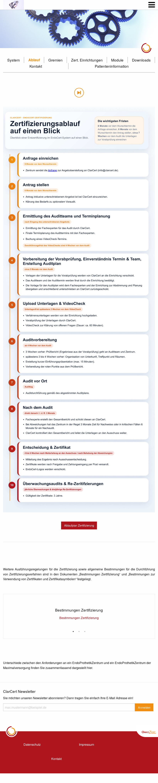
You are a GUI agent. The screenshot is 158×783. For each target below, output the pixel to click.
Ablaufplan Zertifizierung (79, 525)
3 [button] (85, 631)
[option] (79, 29)
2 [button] (79, 631)
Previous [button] (7, 604)
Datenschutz (32, 744)
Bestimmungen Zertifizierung (79, 618)
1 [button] (73, 631)
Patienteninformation (112, 66)
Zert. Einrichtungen (87, 59)
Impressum (86, 744)
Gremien (55, 59)
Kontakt (35, 66)
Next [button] (151, 604)
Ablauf (34, 59)
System (13, 59)
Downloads (141, 59)
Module (117, 59)
